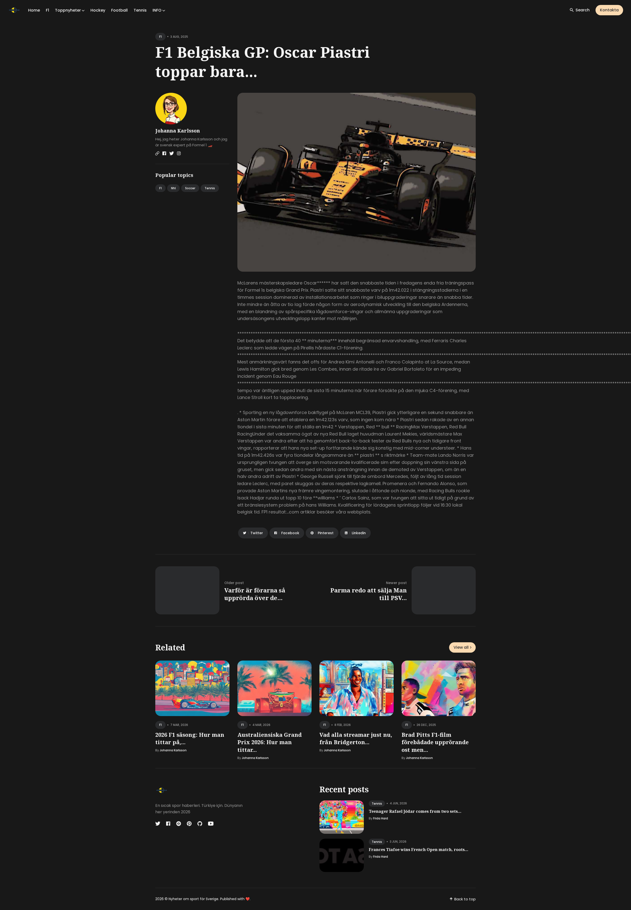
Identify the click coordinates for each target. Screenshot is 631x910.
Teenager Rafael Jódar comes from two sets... (415, 811)
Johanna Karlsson (177, 130)
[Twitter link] (171, 153)
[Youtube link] (210, 823)
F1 (47, 10)
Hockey (97, 10)
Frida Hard (380, 818)
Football (119, 10)
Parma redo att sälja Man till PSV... (368, 594)
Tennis (140, 10)
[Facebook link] (164, 153)
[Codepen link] (178, 823)
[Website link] (157, 153)
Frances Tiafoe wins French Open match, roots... (418, 849)
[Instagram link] (179, 153)
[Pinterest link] (189, 823)
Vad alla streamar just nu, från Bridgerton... (355, 738)
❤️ (247, 898)
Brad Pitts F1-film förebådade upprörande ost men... (435, 742)
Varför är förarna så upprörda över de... (254, 594)
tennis (377, 803)
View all (461, 647)
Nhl (173, 188)
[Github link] (199, 823)
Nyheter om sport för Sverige (193, 898)
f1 (160, 37)
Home (34, 10)
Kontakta (609, 10)
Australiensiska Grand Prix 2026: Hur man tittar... (269, 742)
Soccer (190, 188)
